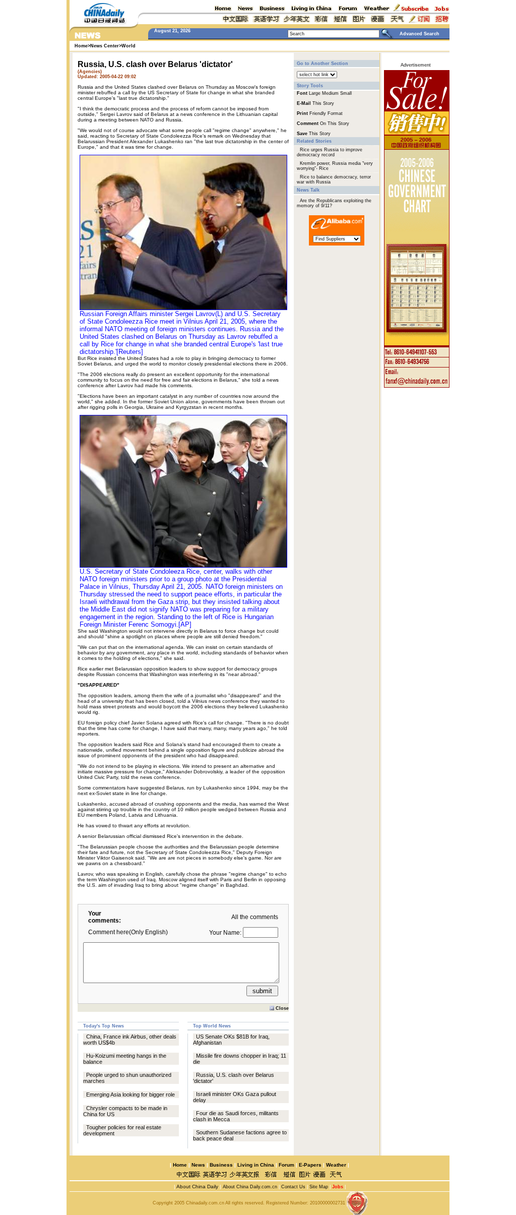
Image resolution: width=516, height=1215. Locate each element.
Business (221, 1165)
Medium (330, 93)
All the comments (254, 917)
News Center (104, 45)
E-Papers (310, 1165)
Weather (335, 1165)
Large (314, 93)
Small (346, 93)
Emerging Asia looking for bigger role (130, 1094)
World (128, 45)
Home (180, 1165)
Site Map (318, 1186)
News (198, 1165)
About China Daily (196, 1186)
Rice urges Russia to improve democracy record (329, 152)
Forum (286, 1165)
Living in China (255, 1165)
